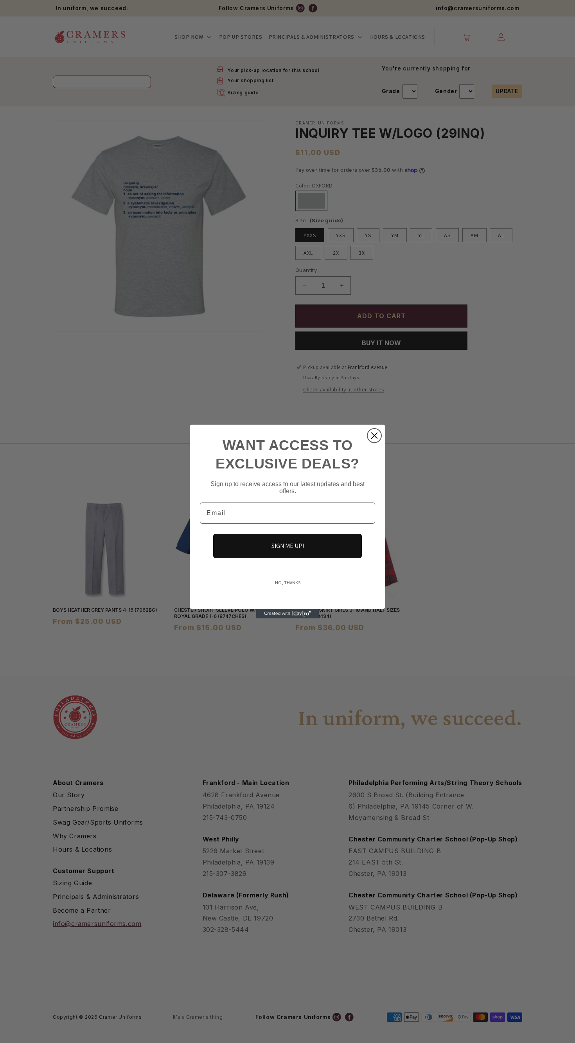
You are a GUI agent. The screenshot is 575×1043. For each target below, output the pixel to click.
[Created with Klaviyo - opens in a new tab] (287, 613)
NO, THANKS (287, 582)
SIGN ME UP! (287, 546)
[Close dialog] (374, 436)
